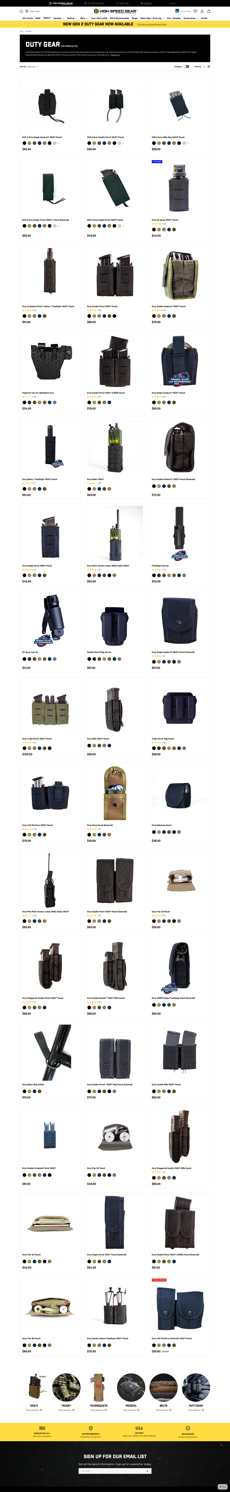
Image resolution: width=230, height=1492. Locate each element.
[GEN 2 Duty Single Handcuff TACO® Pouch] (50, 105)
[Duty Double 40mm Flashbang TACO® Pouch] (115, 1307)
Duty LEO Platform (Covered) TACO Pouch (172, 1338)
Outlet (204, 18)
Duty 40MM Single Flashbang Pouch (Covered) (173, 998)
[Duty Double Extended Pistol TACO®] (50, 1136)
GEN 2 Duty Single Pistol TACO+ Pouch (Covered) (45, 220)
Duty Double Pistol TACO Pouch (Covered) (107, 911)
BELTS (163, 1405)
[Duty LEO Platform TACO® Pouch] (50, 793)
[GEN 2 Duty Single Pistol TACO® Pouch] (115, 188)
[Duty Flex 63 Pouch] (50, 1223)
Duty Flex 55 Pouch (96, 1168)
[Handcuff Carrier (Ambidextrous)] (50, 361)
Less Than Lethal (99, 18)
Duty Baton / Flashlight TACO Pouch (39, 479)
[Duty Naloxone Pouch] (180, 793)
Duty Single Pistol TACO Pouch (37, 565)
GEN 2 (34, 1405)
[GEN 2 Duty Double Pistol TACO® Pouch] (115, 105)
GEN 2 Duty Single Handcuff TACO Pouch (42, 137)
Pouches (57, 18)
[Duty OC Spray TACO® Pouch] (180, 188)
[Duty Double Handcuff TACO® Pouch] (180, 275)
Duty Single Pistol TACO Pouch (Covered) (106, 1254)
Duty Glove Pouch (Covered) (100, 825)
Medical (70, 18)
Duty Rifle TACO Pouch (98, 738)
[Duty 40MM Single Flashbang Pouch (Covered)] (180, 966)
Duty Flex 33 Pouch (161, 911)
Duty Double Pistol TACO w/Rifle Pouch (106, 393)
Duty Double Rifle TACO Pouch (166, 1084)
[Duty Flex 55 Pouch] (115, 1136)
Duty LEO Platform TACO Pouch (37, 825)
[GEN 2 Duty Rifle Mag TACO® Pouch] (180, 105)
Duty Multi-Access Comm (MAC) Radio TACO (108, 565)
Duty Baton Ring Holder (33, 1084)
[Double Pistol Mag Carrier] (115, 620)
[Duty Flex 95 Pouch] (50, 1307)
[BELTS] (163, 1387)
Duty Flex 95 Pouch (31, 1338)
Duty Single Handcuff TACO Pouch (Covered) (173, 652)
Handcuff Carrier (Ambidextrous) (38, 393)
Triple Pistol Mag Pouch (163, 738)
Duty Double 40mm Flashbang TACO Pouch (107, 1338)
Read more (115, 55)
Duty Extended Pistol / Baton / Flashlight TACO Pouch (48, 306)
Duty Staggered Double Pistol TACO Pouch (42, 998)
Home (21, 31)
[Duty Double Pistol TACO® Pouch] (115, 275)
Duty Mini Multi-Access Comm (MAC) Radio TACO (45, 911)
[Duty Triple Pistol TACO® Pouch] (50, 707)
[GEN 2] (34, 1387)
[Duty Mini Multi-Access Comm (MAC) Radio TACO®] (50, 880)
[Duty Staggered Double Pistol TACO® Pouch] (50, 966)
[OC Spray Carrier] (50, 620)
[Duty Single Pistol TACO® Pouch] (50, 534)
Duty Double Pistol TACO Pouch (102, 306)
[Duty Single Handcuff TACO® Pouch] (180, 361)
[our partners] (182, 11)
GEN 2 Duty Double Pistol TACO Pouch (105, 137)
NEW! (38, 18)
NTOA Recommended (119, 18)
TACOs (47, 18)
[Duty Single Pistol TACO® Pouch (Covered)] (115, 1223)
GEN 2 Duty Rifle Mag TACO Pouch (168, 137)
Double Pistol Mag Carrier (99, 652)
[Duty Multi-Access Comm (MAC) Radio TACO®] (115, 534)
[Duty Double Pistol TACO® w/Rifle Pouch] (115, 361)
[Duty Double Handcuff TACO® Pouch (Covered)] (180, 447)
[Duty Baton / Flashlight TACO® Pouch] (50, 447)
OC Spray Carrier (30, 652)
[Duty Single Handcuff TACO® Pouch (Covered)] (180, 620)
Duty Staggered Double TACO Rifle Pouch (171, 1168)
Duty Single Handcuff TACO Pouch (168, 393)
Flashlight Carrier (160, 565)
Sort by (23, 66)
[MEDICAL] (131, 1387)
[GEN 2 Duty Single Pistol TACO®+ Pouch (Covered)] (50, 188)
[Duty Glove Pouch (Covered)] (115, 793)
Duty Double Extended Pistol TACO (39, 1168)
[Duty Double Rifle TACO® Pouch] (180, 1053)
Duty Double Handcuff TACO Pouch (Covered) (173, 479)
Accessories (189, 18)
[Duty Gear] (196, 1387)
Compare (178, 66)
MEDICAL (131, 1405)
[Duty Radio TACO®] (115, 447)
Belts (82, 18)
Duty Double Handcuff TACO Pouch (169, 306)
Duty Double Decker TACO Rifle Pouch (106, 998)
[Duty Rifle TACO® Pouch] (115, 707)
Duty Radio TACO (95, 479)
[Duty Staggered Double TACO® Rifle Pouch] (180, 1136)
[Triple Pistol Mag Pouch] (180, 707)
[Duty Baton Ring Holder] (50, 1053)
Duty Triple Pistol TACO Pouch (37, 738)
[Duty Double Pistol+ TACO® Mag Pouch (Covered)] (115, 1053)
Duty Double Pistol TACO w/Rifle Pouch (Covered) (175, 1254)
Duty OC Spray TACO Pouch (165, 220)
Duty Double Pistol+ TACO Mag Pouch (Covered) (109, 1084)
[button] (208, 11)
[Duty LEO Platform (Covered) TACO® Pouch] (180, 1307)
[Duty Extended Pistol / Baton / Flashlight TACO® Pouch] (50, 275)
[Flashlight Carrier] (180, 534)
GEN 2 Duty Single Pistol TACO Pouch (105, 220)
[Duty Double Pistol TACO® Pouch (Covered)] (115, 880)
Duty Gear (29, 31)
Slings (135, 18)
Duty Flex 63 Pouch (31, 1254)
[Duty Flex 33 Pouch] (180, 880)
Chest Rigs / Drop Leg (151, 18)
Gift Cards (28, 18)
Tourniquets (99, 1405)
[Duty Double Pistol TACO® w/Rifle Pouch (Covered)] (180, 1223)
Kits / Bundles (174, 18)
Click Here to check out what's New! (152, 24)
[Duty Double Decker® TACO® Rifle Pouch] (115, 966)
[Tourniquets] (99, 1387)
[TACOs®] (66, 1387)
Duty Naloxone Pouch (161, 825)
